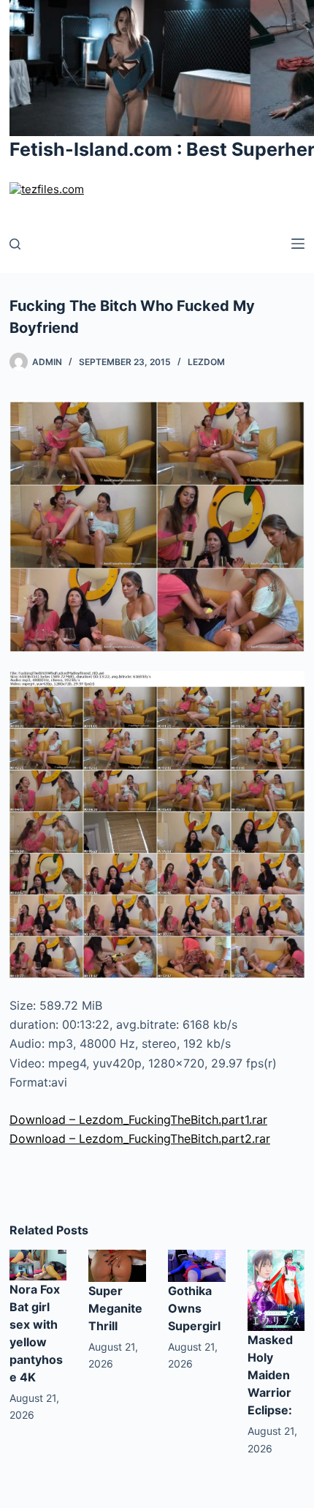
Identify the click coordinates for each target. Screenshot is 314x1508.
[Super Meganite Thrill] (117, 1265)
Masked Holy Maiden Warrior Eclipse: (270, 1374)
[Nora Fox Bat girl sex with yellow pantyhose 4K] (38, 1263)
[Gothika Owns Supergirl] (197, 1265)
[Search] (14, 244)
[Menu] (298, 243)
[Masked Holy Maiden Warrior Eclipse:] (276, 1289)
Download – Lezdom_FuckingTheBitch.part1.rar (138, 1119)
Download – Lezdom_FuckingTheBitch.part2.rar (139, 1138)
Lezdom (206, 361)
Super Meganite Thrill (115, 1308)
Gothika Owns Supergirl (194, 1308)
